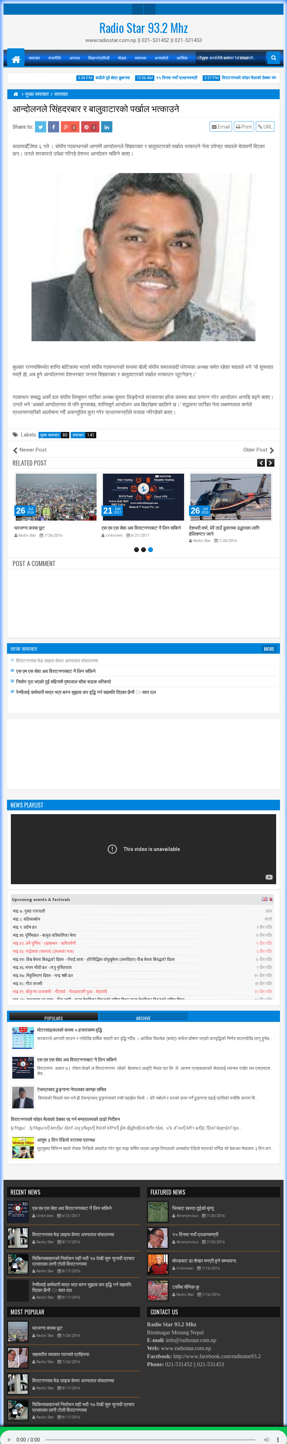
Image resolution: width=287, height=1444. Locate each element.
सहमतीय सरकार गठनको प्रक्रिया (217, 527)
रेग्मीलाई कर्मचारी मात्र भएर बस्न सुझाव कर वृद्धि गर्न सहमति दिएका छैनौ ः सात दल (86, 691)
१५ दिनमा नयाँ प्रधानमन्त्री (195, 1234)
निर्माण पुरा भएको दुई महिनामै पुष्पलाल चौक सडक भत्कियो (63, 681)
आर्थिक (182, 58)
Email (223, 127)
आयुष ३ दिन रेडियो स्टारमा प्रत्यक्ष (66, 1139)
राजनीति (54, 58)
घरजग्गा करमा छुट (47, 1327)
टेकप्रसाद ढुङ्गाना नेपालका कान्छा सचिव (71, 1089)
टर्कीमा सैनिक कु (185, 1286)
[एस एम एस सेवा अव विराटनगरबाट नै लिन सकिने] (23, 1067)
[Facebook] (137, 9)
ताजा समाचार (23, 648)
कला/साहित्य (38, 74)
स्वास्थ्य (140, 58)
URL (267, 127)
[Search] (273, 57)
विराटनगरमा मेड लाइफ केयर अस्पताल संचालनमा (57, 660)
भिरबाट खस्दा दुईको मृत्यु (193, 1207)
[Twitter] (149, 9)
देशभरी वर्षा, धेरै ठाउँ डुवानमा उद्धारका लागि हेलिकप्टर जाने (137, 530)
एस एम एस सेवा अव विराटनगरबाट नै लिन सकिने (54, 527)
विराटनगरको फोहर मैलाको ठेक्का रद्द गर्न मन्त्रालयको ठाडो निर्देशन (65, 1118)
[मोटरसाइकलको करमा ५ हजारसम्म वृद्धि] (23, 1037)
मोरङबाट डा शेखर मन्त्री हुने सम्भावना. (204, 1260)
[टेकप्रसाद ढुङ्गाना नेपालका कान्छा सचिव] (23, 1097)
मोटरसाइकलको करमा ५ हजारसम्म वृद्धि (69, 1029)
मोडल (122, 58)
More (269, 648)
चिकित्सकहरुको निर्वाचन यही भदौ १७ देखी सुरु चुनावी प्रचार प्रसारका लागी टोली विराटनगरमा (83, 1260)
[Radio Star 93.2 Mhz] (15, 57)
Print (246, 127)
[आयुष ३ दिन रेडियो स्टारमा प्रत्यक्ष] (23, 1147)
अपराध (74, 58)
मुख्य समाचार (54, 435)
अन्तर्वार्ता (161, 58)
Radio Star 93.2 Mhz (143, 27)
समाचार (34, 58)
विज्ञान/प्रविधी (99, 58)
